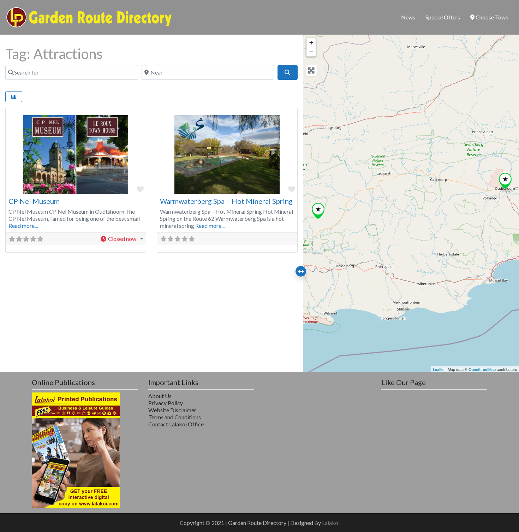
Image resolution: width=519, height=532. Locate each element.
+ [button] (311, 42)
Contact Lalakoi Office (176, 424)
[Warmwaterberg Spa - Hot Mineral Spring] (318, 211)
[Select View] (13, 96)
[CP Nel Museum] (505, 181)
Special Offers (442, 17)
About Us (160, 395)
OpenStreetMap (482, 369)
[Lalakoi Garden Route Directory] (89, 16)
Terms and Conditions (174, 417)
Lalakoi (331, 522)
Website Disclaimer (172, 410)
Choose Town (491, 17)
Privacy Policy (165, 403)
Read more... (23, 225)
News (408, 17)
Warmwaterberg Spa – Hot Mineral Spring (226, 201)
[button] (121, 238)
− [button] (311, 51)
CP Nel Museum (34, 201)
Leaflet (439, 369)
